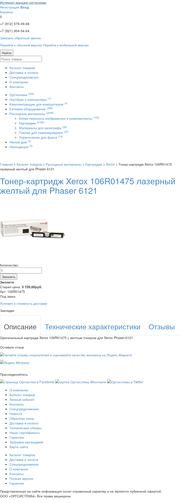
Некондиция (21, 146)
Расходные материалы (31, 113)
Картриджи (31, 123)
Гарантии (16, 437)
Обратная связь (21, 418)
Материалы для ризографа (43, 127)
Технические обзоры (25, 427)
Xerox (110, 164)
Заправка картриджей (26, 442)
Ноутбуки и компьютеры (30, 99)
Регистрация (9, 7)
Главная (6, 164)
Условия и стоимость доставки (23, 303)
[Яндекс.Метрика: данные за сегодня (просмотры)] (14, 362)
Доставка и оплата (23, 72)
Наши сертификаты (24, 432)
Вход (24, 7)
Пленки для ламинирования (43, 132)
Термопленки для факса (41, 137)
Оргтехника (21, 94)
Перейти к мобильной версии (66, 45)
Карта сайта (18, 446)
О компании (18, 81)
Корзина (6, 11)
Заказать (8, 276)
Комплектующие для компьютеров (38, 104)
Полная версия (21, 478)
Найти (6, 52)
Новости (15, 413)
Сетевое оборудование (31, 108)
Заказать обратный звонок (20, 37)
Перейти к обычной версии (21, 45)
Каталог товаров (22, 67)
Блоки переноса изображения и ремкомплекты (59, 118)
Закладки (7, 310)
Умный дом (20, 142)
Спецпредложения (24, 77)
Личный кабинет (22, 399)
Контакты (16, 86)
